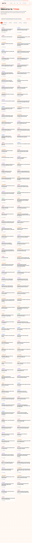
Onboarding (15, 22)
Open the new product (25, 0)
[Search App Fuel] (30, 3)
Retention (20, 22)
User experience (3, 24)
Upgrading (25, 22)
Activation (10, 22)
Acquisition (5, 22)
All (1, 22)
